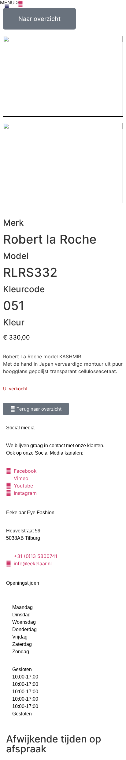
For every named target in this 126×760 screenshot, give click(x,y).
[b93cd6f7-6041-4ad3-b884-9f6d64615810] (63, 163)
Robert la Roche (50, 239)
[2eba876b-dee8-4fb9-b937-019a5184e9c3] (63, 76)
